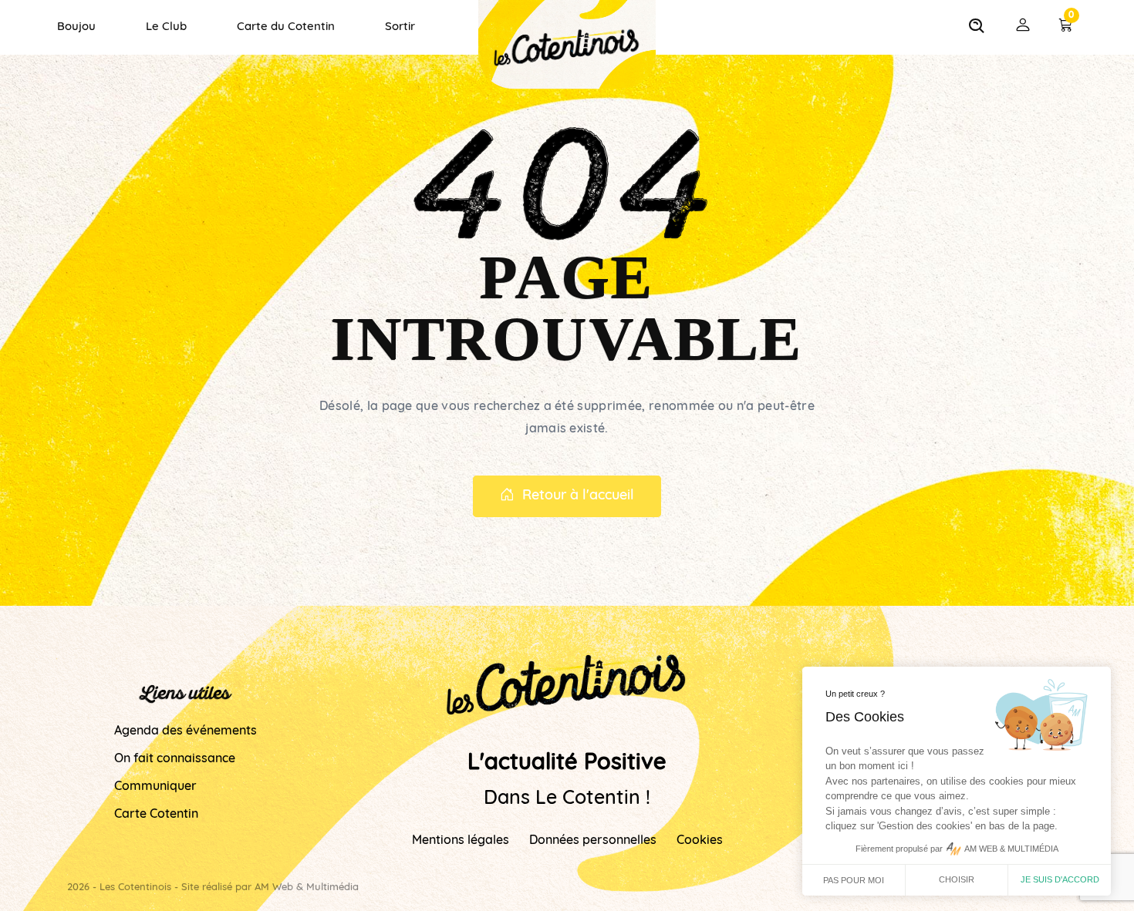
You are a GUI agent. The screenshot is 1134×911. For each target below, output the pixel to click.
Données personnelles (592, 841)
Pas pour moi (853, 880)
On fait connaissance (174, 759)
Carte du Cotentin (286, 27)
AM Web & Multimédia (307, 887)
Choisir (956, 879)
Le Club (166, 27)
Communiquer (155, 787)
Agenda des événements (185, 731)
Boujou (76, 27)
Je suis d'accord (1060, 879)
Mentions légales (460, 841)
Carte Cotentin (156, 814)
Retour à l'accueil (578, 496)
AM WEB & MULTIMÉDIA (1011, 848)
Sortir (400, 27)
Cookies (700, 841)
